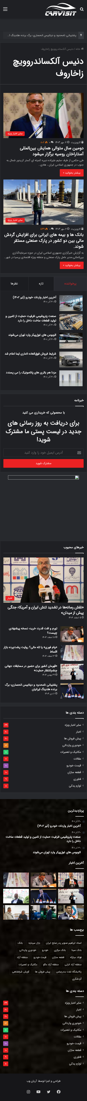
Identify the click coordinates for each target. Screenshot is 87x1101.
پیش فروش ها (72, 738)
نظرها (14, 283)
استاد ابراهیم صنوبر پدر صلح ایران (64, 943)
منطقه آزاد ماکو (51, 964)
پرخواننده (70, 283)
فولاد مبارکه (76, 957)
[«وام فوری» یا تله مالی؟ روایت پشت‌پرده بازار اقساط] (72, 653)
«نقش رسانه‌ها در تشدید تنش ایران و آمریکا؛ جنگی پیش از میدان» (46, 610)
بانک (20, 943)
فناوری (77, 779)
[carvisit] (60, 9)
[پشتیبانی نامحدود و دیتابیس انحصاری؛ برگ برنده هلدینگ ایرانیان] (72, 691)
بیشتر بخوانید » (71, 173)
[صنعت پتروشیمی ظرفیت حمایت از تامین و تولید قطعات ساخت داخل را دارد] (71, 322)
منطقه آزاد (22, 957)
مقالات (77, 759)
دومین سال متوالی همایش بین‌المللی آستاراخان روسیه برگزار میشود (52, 151)
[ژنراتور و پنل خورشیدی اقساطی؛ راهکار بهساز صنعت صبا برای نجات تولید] (43, 912)
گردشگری (77, 979)
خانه (78, 49)
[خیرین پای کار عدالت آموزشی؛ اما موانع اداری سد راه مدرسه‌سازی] (16, 912)
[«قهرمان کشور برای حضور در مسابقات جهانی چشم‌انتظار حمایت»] (72, 672)
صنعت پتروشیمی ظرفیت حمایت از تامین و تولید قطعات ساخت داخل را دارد (30, 318)
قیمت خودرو (74, 765)
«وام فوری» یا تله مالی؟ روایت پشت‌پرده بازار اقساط (30, 649)
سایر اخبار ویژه (73, 725)
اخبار (78, 732)
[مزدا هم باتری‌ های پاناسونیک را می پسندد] (71, 378)
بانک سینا (77, 950)
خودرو (45, 950)
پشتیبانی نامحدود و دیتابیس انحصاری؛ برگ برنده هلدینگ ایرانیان (39, 35)
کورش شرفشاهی (20, 972)
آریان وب (32, 1081)
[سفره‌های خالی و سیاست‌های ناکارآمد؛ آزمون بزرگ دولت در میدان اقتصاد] (16, 896)
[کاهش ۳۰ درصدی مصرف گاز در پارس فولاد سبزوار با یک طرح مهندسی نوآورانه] (71, 912)
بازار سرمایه (34, 943)
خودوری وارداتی (71, 745)
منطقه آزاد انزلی (73, 964)
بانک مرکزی (60, 950)
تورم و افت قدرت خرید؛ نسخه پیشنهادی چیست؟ (33, 630)
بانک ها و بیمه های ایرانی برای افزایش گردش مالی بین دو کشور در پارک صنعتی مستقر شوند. (44, 240)
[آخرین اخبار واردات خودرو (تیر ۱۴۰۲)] (71, 303)
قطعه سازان (74, 772)
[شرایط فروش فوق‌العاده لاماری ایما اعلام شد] (71, 359)
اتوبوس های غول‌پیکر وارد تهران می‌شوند (32, 335)
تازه (41, 283)
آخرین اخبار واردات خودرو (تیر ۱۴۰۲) (34, 297)
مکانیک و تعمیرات (70, 752)
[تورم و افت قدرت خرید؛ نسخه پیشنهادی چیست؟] (72, 634)
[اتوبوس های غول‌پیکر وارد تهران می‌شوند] (71, 341)
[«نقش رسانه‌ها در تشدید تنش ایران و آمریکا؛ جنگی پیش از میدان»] (71, 880)
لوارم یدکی (75, 786)
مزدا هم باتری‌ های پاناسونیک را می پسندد (31, 372)
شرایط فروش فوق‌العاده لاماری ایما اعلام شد (30, 353)
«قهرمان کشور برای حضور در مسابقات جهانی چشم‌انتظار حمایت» (31, 668)
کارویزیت (75, 142)
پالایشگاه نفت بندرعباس (69, 972)
